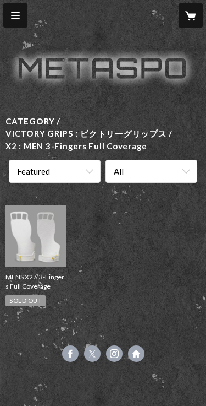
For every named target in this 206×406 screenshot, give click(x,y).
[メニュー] (15, 15)
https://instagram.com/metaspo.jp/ (114, 353)
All (119, 171)
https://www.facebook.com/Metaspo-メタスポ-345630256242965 (70, 353)
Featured (33, 171)
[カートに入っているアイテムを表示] (191, 15)
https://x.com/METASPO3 (92, 353)
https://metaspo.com (136, 353)
